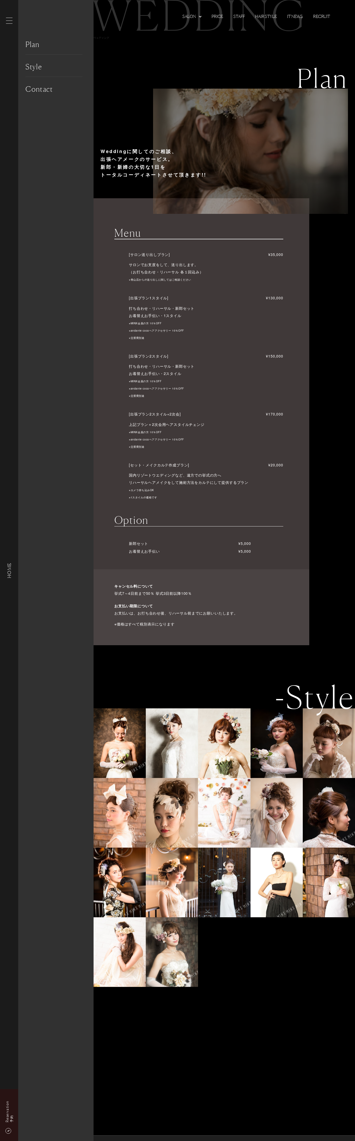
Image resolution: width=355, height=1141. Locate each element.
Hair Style (266, 16)
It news (295, 16)
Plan (32, 44)
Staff (239, 16)
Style (33, 66)
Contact (39, 89)
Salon (189, 16)
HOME (9, 570)
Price (217, 16)
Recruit (321, 16)
